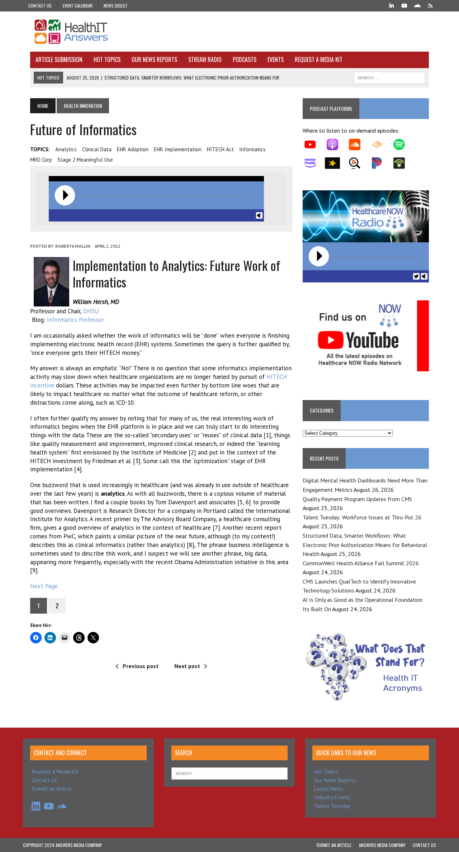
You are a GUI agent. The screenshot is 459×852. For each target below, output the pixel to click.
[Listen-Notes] (358, 163)
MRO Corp (41, 159)
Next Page (44, 586)
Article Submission (59, 59)
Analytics (66, 149)
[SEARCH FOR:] (389, 76)
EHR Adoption (132, 149)
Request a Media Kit (318, 59)
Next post (187, 666)
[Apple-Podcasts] (336, 144)
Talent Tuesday (332, 806)
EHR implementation (178, 149)
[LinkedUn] (391, 5)
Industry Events (332, 797)
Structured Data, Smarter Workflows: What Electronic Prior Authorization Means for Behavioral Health (365, 544)
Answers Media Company (382, 845)
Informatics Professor (75, 320)
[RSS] (430, 5)
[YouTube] (404, 5)
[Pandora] (380, 163)
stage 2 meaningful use (85, 159)
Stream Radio (205, 59)
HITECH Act (220, 149)
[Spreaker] (336, 163)
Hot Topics (107, 59)
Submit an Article (52, 788)
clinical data (97, 149)
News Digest (116, 6)
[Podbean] (403, 163)
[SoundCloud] (417, 5)
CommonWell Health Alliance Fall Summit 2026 (361, 563)
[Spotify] (403, 144)
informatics (252, 149)
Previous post (140, 666)
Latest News (328, 788)
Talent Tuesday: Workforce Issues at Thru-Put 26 (362, 517)
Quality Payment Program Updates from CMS (357, 499)
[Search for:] (229, 773)
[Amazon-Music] (314, 163)
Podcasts (244, 59)
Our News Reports (154, 59)
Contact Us (40, 6)
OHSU (91, 311)
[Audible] (380, 144)
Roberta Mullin (72, 246)
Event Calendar (78, 6)
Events (276, 59)
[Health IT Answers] (229, 31)
